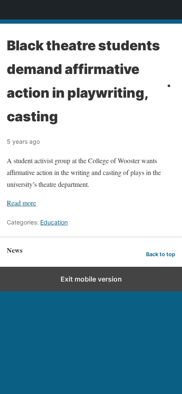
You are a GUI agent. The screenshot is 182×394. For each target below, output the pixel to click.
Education (54, 222)
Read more (21, 202)
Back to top (160, 254)
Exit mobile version (91, 279)
